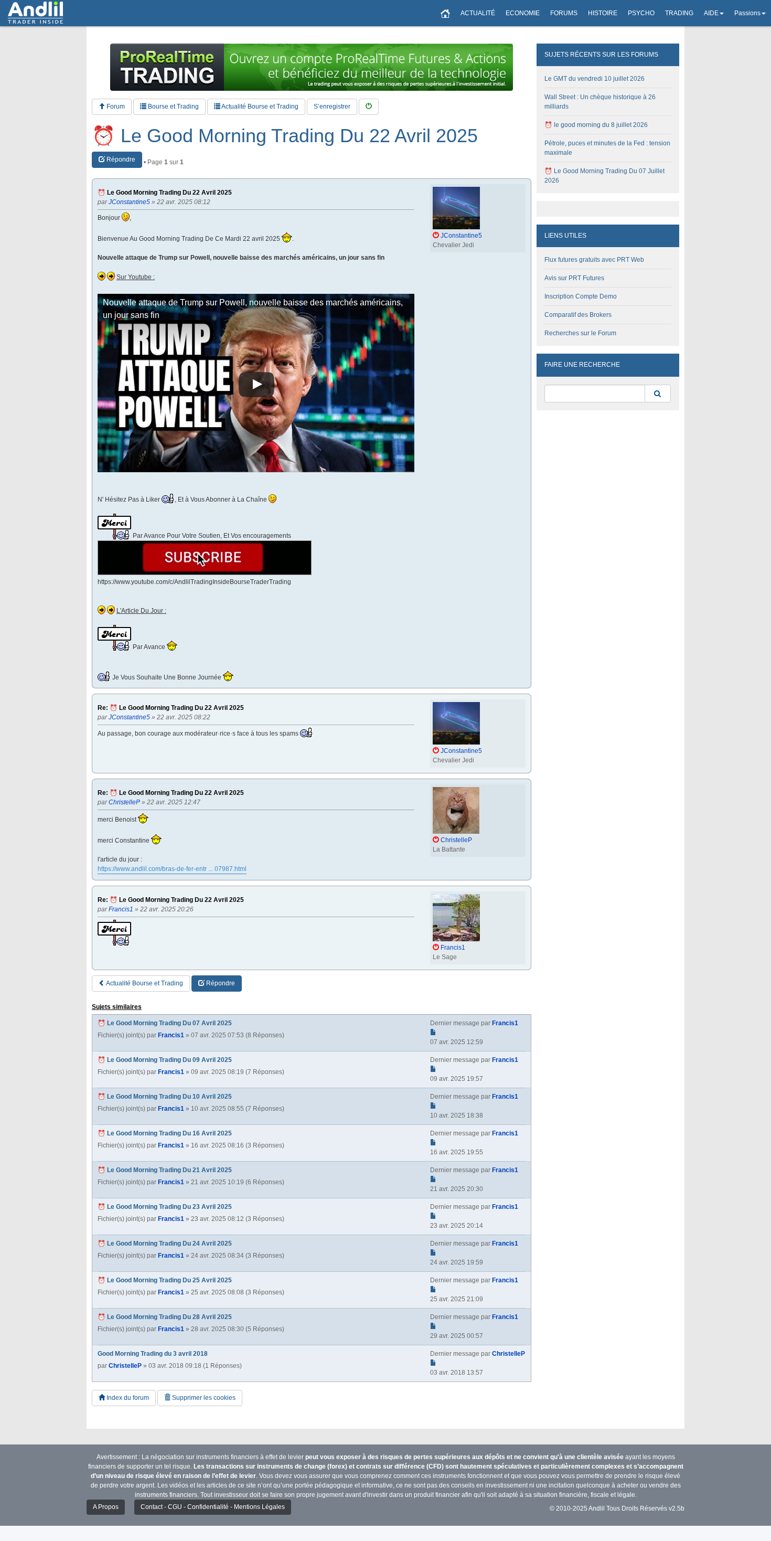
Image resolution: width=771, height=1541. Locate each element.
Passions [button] (747, 13)
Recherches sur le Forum (580, 333)
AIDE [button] (711, 13)
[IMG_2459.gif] (205, 557)
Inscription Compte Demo (580, 296)
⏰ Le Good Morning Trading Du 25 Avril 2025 (165, 1280)
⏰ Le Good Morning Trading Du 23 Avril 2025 (165, 1206)
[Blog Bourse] (35, 13)
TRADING (679, 13)
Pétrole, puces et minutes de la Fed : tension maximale (607, 148)
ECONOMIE (523, 13)
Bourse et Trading (172, 106)
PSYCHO (641, 13)
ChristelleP (125, 1365)
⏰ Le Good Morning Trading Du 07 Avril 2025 (165, 1023)
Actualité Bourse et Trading (259, 106)
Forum (115, 106)
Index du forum (127, 1397)
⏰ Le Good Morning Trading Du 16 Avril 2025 (165, 1133)
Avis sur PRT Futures (574, 278)
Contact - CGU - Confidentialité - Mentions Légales (213, 1507)
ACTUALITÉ (478, 13)
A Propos (106, 1507)
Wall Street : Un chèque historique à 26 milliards (600, 101)
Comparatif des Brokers (578, 314)
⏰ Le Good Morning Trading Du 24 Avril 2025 (165, 1243)
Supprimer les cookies (202, 1397)
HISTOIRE (602, 13)
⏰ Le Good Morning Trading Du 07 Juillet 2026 (604, 175)
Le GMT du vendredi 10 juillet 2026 (594, 78)
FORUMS (563, 13)
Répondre (120, 159)
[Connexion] (369, 107)
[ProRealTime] (311, 67)
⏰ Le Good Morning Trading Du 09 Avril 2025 (165, 1060)
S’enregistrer (332, 106)
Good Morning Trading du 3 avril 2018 (153, 1353)
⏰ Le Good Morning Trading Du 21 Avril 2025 (165, 1170)
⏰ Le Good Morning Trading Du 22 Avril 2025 (285, 135)
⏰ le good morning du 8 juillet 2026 (596, 125)
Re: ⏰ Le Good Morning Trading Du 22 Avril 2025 (171, 708)
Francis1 (171, 1035)
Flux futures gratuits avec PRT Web (594, 259)
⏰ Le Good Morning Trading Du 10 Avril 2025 (165, 1096)
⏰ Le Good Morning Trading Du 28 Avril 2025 (165, 1317)
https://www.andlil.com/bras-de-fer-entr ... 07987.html (172, 869)
